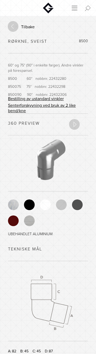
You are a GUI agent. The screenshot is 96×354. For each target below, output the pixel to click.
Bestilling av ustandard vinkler (36, 98)
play (74, 124)
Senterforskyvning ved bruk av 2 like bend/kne (42, 108)
